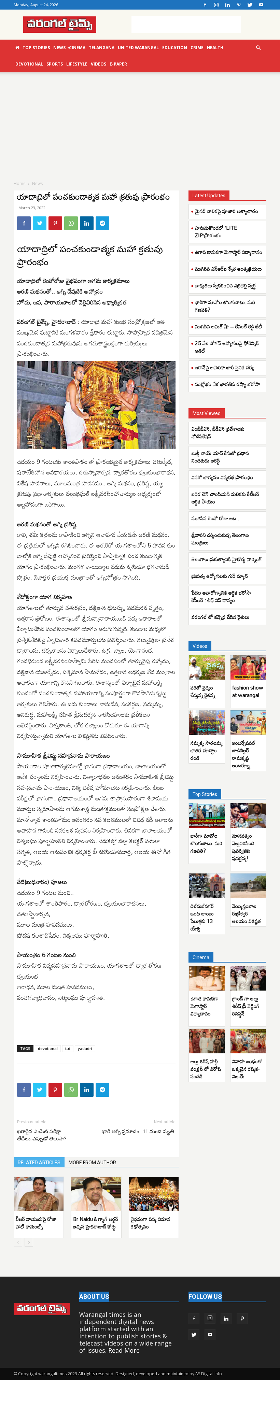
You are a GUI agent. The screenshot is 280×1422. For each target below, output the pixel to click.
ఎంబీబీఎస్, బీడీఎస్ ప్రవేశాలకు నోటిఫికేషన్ (218, 432)
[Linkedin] (227, 5)
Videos (98, 64)
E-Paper (118, 64)
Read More (124, 1350)
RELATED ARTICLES (39, 1162)
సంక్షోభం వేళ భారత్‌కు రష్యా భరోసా (227, 384)
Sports (54, 64)
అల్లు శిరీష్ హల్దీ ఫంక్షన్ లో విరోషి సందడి (206, 1068)
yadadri (85, 1048)
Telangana (101, 48)
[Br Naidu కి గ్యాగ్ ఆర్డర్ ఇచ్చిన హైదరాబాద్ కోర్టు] (96, 1194)
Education (174, 48)
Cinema (77, 48)
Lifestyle (76, 64)
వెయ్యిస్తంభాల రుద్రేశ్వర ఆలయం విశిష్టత (246, 913)
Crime (197, 48)
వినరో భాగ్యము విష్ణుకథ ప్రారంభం (222, 477)
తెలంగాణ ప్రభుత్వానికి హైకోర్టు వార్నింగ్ (227, 559)
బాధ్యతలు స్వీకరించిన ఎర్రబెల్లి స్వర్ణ (225, 285)
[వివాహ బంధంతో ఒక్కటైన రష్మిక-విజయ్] (248, 1041)
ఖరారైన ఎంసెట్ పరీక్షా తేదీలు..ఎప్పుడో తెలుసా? (42, 1135)
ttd (67, 1048)
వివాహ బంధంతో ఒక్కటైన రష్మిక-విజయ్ (247, 1068)
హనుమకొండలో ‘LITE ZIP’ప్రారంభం (216, 231)
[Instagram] (216, 5)
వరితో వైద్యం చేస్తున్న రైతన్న (203, 691)
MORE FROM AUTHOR (92, 1162)
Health (215, 48)
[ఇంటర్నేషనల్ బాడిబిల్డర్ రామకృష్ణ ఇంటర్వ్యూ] (248, 722)
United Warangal (138, 48)
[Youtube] (261, 5)
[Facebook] (205, 5)
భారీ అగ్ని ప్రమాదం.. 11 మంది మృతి (139, 1131)
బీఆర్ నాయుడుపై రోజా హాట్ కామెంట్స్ (36, 1223)
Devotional (29, 64)
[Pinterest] (239, 5)
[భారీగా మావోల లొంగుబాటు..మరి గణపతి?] (207, 815)
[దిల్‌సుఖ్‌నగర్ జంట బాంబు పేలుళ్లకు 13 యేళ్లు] (207, 885)
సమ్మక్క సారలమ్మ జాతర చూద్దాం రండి (207, 750)
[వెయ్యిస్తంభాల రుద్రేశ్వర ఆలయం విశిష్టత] (248, 885)
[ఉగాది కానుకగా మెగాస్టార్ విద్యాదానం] (207, 978)
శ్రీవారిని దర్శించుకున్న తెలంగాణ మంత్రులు (220, 539)
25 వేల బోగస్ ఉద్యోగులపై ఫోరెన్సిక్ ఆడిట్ (227, 347)
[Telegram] (102, 223)
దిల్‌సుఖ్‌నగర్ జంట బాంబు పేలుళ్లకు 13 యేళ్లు (202, 917)
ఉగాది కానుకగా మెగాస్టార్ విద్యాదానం (228, 252)
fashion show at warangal (247, 691)
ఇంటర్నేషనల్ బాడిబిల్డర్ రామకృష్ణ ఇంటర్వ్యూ (243, 754)
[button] (258, 47)
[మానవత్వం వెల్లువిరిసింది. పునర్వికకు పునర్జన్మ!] (248, 815)
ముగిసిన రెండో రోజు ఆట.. (215, 518)
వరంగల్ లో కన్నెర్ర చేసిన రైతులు (220, 617)
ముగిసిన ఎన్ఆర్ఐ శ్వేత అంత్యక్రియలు (228, 269)
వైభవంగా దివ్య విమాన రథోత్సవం (150, 1223)
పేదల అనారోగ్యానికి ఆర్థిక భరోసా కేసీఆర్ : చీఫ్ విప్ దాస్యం (221, 596)
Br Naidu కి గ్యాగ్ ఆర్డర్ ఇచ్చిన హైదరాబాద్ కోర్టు (95, 1223)
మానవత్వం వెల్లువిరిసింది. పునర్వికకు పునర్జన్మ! (244, 846)
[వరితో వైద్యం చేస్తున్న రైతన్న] (207, 667)
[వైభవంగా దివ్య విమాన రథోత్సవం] (154, 1194)
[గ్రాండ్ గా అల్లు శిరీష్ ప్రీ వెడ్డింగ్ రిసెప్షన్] (248, 978)
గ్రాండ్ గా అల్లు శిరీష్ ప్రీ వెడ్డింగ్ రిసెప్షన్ (246, 1006)
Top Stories (36, 48)
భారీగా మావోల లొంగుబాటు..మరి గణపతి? (225, 306)
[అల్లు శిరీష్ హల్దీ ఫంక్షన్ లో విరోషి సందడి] (207, 1041)
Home (20, 183)
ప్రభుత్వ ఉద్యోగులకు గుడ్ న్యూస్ (220, 576)
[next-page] (29, 1242)
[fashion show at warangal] (248, 667)
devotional (48, 1048)
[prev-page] (18, 1242)
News (59, 48)
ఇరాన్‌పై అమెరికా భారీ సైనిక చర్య (224, 367)
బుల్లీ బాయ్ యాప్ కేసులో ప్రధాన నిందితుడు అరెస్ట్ (220, 457)
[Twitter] (250, 5)
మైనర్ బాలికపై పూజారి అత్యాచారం (226, 211)
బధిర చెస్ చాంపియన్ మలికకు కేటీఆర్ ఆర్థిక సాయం (225, 498)
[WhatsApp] (71, 223)
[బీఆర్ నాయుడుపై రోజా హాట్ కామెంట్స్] (39, 1194)
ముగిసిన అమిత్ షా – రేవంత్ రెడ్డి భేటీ (228, 326)
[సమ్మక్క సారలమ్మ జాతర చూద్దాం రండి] (207, 722)
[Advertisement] (186, 24)
